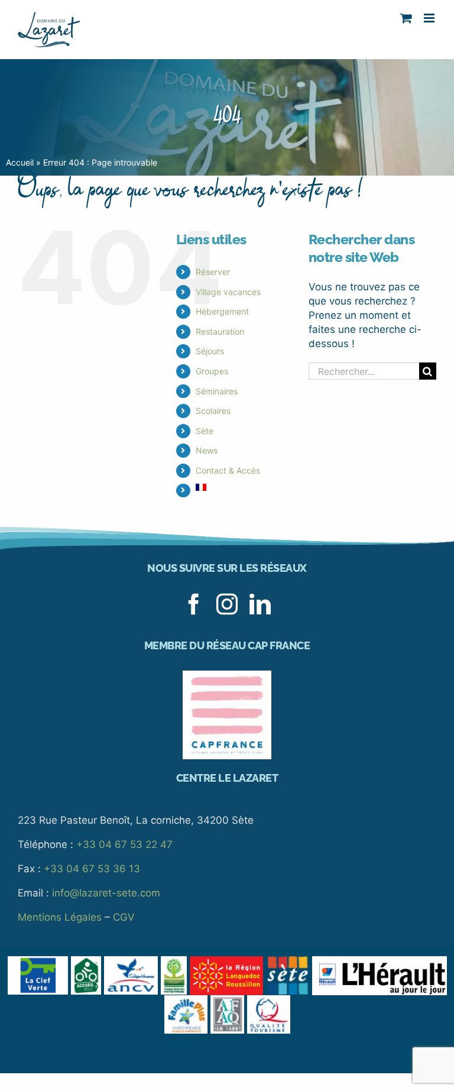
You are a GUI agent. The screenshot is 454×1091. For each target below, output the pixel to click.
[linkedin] (260, 604)
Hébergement (222, 311)
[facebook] (194, 604)
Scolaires (213, 411)
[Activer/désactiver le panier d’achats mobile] (406, 18)
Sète (204, 431)
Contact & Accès (228, 470)
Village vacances (228, 292)
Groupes (212, 371)
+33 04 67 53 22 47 (124, 844)
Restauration (220, 331)
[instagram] (227, 604)
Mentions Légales (60, 917)
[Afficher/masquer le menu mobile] (430, 18)
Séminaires (217, 391)
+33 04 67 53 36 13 (92, 869)
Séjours (210, 351)
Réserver (213, 272)
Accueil (20, 162)
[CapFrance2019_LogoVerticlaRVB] (227, 675)
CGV (124, 917)
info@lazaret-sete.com (106, 893)
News (207, 450)
